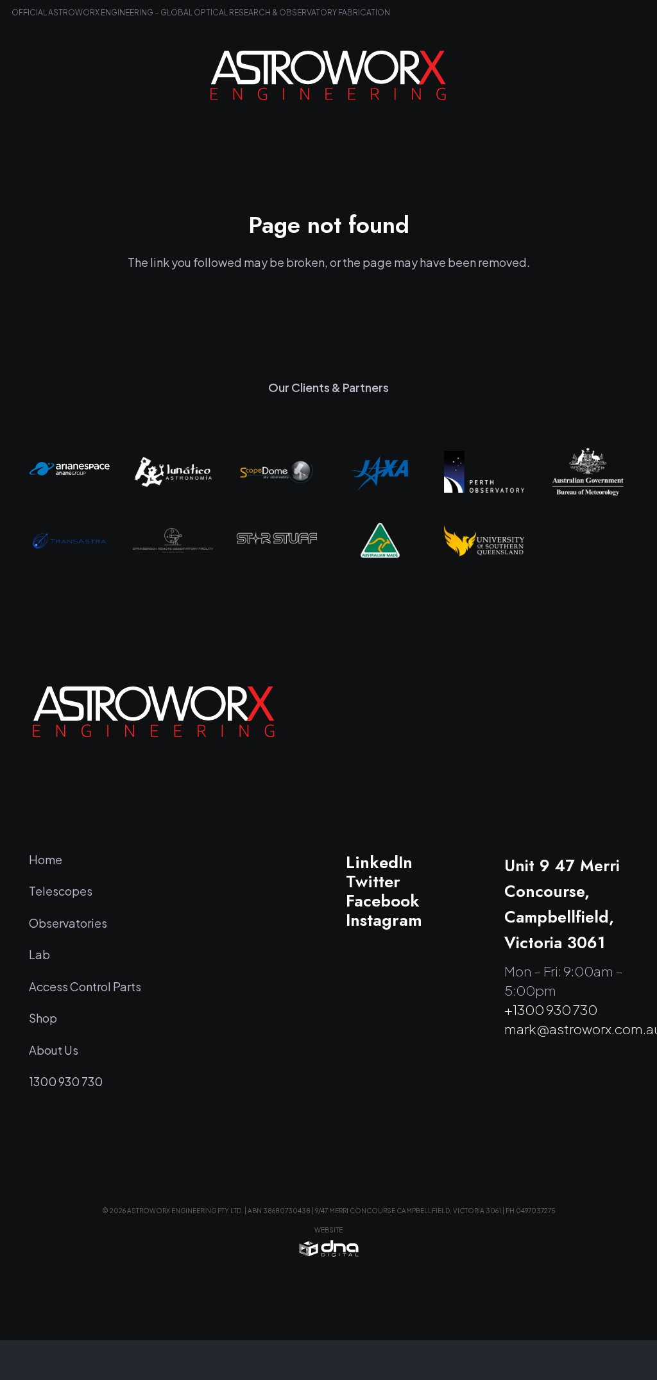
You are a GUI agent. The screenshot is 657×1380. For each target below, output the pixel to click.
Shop (43, 1017)
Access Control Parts (85, 986)
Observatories (68, 923)
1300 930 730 (66, 1081)
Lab (39, 954)
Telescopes (60, 890)
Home (45, 859)
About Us (53, 1050)
